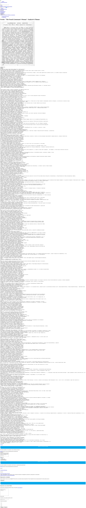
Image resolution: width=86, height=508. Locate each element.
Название (1, 452)
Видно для (2, 457)
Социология (4, 17)
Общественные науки (5, 16)
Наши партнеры (7, 473)
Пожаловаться (2, 473)
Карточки (5, 2)
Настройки (2, 13)
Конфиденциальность (3, 475)
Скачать (1, 444)
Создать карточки (9, 6)
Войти (1, 5)
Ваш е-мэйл (2, 496)
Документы (2, 2)
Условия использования (10, 475)
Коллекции (5, 9)
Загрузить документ (3, 6)
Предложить (2, 480)
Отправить (5, 507)
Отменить (2, 507)
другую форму (20, 487)
